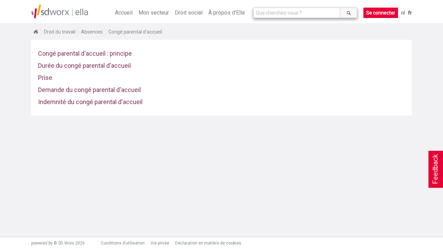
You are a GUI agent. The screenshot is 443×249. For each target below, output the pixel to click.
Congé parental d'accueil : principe (85, 53)
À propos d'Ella (226, 12)
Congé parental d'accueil (135, 32)
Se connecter (380, 13)
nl (403, 13)
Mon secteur (153, 12)
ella (82, 12)
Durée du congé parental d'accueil (84, 65)
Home (35, 32)
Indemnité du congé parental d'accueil (90, 101)
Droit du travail (59, 32)
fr (410, 13)
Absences (92, 32)
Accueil (124, 12)
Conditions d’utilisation (123, 243)
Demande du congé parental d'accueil (89, 89)
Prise (45, 77)
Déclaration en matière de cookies (208, 243)
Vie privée (160, 243)
